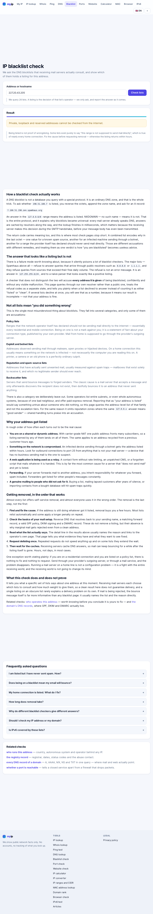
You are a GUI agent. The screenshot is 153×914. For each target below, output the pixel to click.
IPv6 (139, 4)
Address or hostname (19, 86)
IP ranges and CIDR (63, 882)
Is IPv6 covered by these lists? (27, 729)
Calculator (106, 4)
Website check (60, 868)
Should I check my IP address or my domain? (35, 720)
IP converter (59, 878)
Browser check (61, 897)
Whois (42, 4)
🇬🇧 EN (138, 10)
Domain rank (59, 892)
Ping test (57, 849)
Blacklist (70, 4)
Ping (52, 4)
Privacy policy (110, 840)
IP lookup (31, 4)
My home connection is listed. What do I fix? (35, 692)
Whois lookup (60, 845)
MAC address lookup (64, 887)
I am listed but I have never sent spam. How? (35, 673)
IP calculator (59, 873)
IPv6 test (57, 901)
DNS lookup (59, 854)
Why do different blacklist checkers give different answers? (44, 711)
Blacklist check (61, 859)
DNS (60, 4)
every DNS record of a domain (23, 762)
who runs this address (19, 752)
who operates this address (41, 601)
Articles (57, 906)
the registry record (17, 757)
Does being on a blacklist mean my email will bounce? (40, 682)
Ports (82, 4)
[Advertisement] (76, 39)
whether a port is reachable (22, 767)
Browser (128, 4)
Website (92, 4)
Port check (59, 863)
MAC (117, 4)
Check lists (137, 92)
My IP (20, 4)
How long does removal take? (26, 701)
